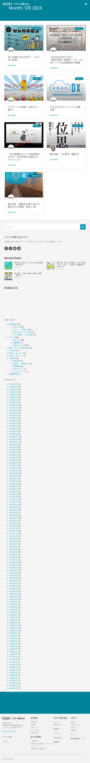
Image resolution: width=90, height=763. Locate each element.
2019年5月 (13, 612)
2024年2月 (13, 463)
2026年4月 (13, 395)
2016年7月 (13, 670)
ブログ (11, 337)
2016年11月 (13, 665)
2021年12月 (13, 531)
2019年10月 (13, 599)
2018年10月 (13, 630)
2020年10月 (14, 568)
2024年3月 (13, 460)
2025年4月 (13, 426)
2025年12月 (14, 405)
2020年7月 (13, 575)
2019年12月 (13, 594)
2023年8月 (13, 478)
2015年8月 (13, 680)
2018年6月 (13, 641)
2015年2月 (13, 683)
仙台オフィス (18, 369)
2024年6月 (13, 452)
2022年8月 (13, 510)
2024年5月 (13, 455)
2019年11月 (13, 596)
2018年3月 (13, 649)
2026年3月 (13, 397)
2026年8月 (13, 384)
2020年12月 (14, 562)
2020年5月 (13, 581)
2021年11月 (13, 533)
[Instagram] (10, 248)
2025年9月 (13, 413)
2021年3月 (13, 554)
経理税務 (16, 366)
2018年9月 (13, 633)
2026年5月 (13, 392)
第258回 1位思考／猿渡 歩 (64, 154)
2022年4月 (13, 520)
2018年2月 (13, 651)
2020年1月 (13, 591)
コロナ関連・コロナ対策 (22, 335)
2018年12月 (13, 625)
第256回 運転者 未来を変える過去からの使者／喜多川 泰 (24, 205)
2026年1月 (13, 402)
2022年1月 (13, 528)
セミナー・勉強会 (20, 329)
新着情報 (12, 324)
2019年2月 (13, 620)
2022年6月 (13, 515)
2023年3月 (13, 492)
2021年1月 (13, 560)
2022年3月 (13, 523)
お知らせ (16, 327)
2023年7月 (13, 481)
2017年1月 (13, 662)
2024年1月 (13, 465)
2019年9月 (13, 602)
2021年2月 (13, 557)
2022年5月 (13, 518)
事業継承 (16, 343)
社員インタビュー (16, 353)
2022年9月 (13, 507)
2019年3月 (13, 617)
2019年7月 (13, 607)
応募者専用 (13, 374)
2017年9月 (13, 657)
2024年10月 (14, 442)
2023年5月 (13, 486)
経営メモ (16, 340)
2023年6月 (13, 484)
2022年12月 (14, 499)
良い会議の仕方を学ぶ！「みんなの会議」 (24, 58)
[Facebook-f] (6, 248)
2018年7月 (13, 638)
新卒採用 (16, 361)
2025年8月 (13, 415)
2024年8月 (13, 447)
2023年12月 (14, 468)
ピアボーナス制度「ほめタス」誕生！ (24, 108)
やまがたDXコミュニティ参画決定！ (65, 108)
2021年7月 (13, 544)
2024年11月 (13, 439)
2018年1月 (13, 654)
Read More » (12, 65)
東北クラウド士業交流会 (18, 348)
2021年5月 (13, 549)
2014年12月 (13, 688)
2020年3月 (13, 586)
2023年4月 (13, 489)
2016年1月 (13, 678)
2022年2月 (13, 526)
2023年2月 (13, 494)
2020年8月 (13, 573)
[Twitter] (19, 248)
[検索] (83, 227)
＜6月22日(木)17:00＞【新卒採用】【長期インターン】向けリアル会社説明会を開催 (66, 59)
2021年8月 (13, 541)
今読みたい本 (18, 345)
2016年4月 (13, 675)
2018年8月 (13, 636)
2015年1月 (13, 686)
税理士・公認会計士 (21, 363)
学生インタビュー (16, 356)
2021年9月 (13, 539)
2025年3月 (13, 429)
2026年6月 (13, 389)
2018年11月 (13, 628)
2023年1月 (13, 497)
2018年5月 (13, 644)
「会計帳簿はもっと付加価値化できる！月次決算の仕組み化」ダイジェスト (24, 156)
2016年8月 (13, 667)
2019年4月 (13, 615)
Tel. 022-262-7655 (8, 731)
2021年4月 (13, 552)
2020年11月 (13, 565)
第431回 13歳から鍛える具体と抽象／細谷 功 (28, 274)
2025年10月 (14, 410)
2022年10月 (14, 505)
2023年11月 (13, 471)
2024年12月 (14, 436)
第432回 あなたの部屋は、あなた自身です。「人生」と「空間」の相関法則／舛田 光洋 (71, 264)
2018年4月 (13, 646)
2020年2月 (13, 589)
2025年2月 (13, 431)
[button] (86, 4)
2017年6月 (13, 659)
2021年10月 (13, 536)
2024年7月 (13, 450)
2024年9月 (13, 444)
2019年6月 (13, 610)
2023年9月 (13, 476)
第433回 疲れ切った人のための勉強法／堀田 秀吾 (28, 263)
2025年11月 (13, 408)
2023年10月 (14, 473)
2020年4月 (13, 583)
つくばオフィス (19, 371)
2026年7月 (13, 387)
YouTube (12, 350)
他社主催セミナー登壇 (22, 332)
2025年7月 (13, 418)
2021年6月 (13, 547)
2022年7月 (13, 513)
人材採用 (12, 358)
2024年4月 (13, 457)
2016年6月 (13, 672)
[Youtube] (15, 248)
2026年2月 (13, 400)
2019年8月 (13, 604)
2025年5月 (13, 423)
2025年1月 (13, 434)
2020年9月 (13, 570)
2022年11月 (13, 502)
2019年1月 (13, 623)
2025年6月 (13, 421)
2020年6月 (13, 578)
